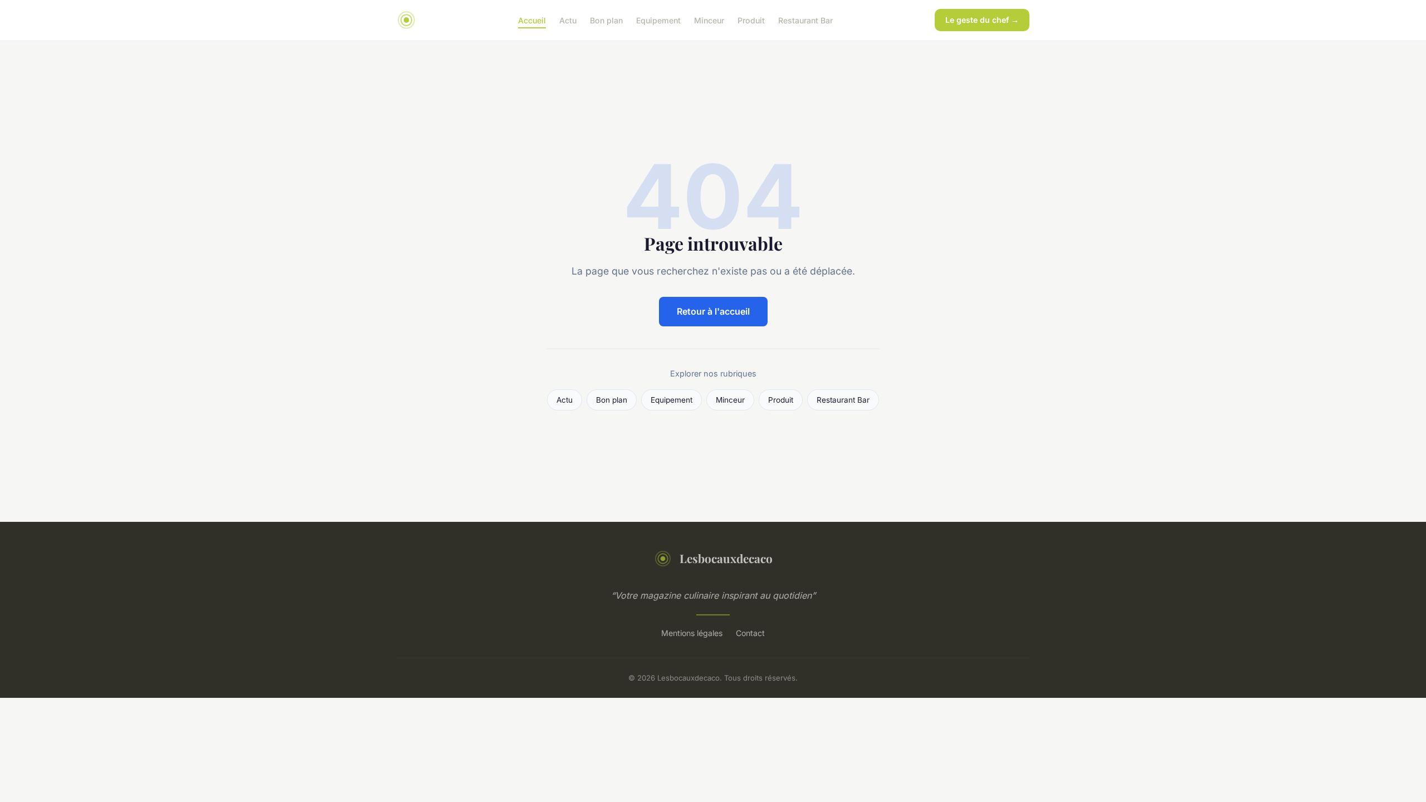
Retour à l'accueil (713, 311)
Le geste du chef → (982, 20)
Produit (751, 20)
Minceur (709, 20)
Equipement (658, 20)
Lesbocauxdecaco (726, 558)
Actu (568, 20)
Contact (750, 633)
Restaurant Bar (805, 20)
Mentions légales (691, 633)
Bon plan (606, 20)
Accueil (532, 20)
